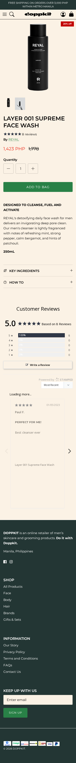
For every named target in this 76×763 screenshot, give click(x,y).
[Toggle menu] (4, 14)
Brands (8, 613)
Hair (6, 606)
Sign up (15, 712)
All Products (12, 587)
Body (7, 600)
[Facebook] (5, 561)
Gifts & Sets (12, 620)
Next (70, 449)
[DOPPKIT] (38, 14)
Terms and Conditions (20, 658)
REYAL (13, 139)
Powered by (56, 380)
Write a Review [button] (40, 365)
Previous (6, 449)
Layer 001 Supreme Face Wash (34, 465)
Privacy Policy (14, 652)
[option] (38, 57)
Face (7, 593)
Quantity (10, 160)
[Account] (62, 14)
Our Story (10, 645)
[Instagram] (11, 561)
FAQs (7, 665)
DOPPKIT (19, 748)
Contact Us (12, 672)
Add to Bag (38, 187)
